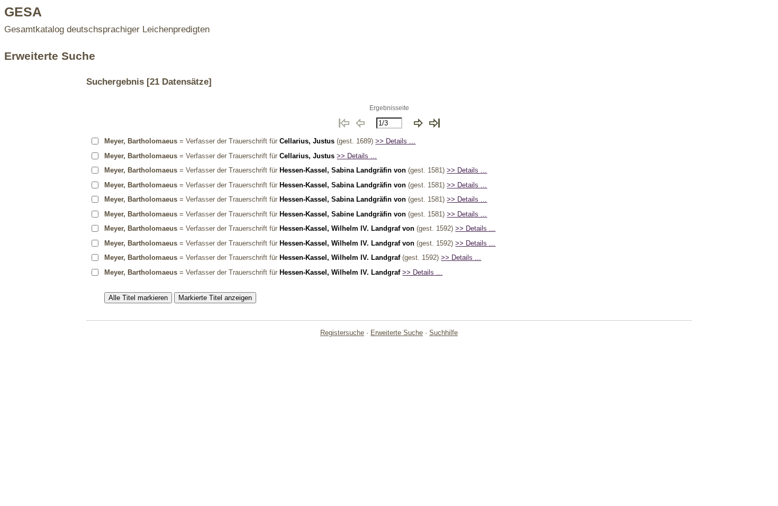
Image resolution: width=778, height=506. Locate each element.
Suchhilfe (443, 333)
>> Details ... (395, 141)
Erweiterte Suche (396, 333)
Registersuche (342, 333)
